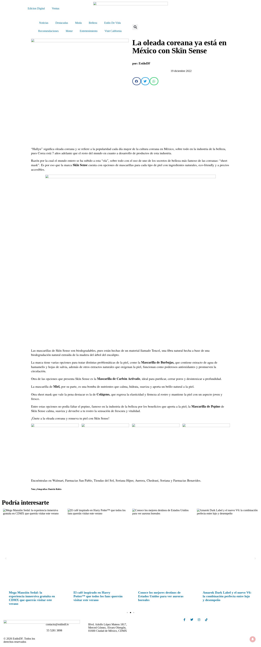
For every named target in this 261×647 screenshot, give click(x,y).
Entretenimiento (88, 30)
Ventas (55, 8)
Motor (69, 30)
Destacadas (61, 22)
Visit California (113, 30)
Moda (78, 22)
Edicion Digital (36, 8)
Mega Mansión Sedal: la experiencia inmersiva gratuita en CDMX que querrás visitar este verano (32, 598)
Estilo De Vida (112, 22)
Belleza (93, 22)
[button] (135, 27)
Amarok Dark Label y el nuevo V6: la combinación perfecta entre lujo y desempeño (227, 596)
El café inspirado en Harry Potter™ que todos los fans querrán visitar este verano (98, 596)
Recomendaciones (48, 30)
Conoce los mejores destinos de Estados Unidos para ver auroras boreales (160, 596)
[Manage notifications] (252, 639)
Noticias (43, 22)
